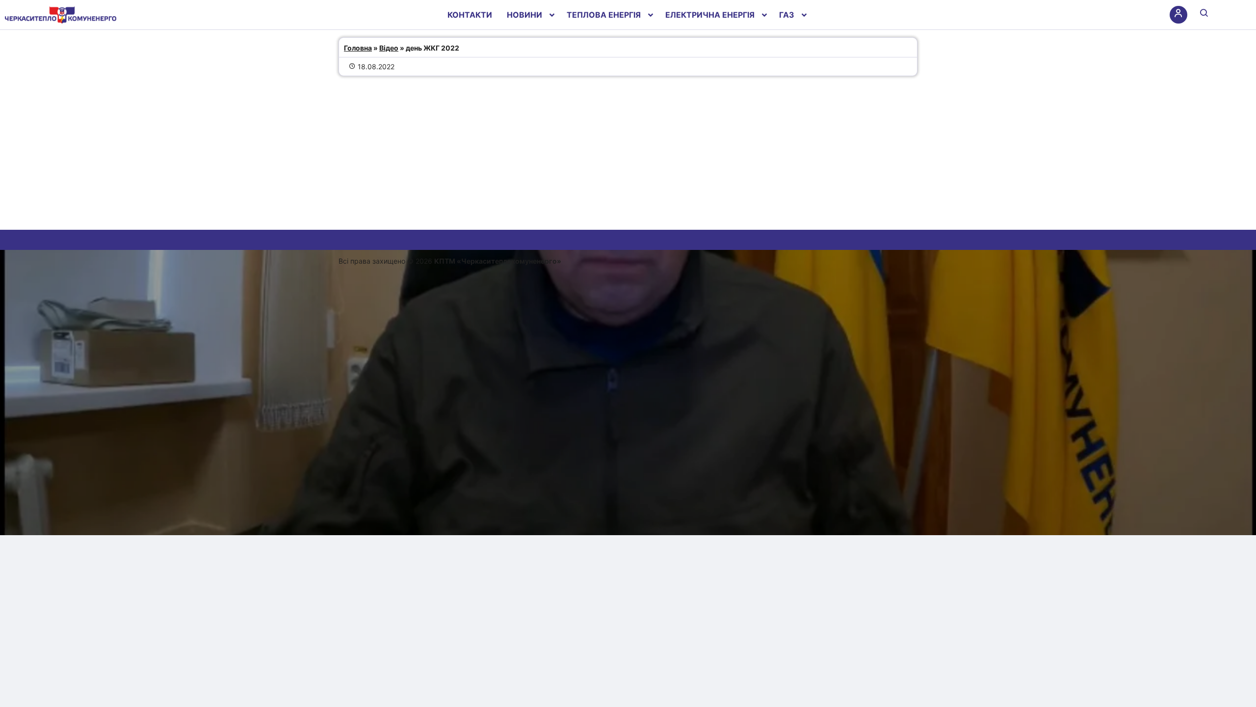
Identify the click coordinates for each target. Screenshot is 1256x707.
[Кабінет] (1178, 15)
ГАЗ (786, 15)
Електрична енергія (710, 15)
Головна (358, 48)
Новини (524, 15)
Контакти (469, 15)
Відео (388, 48)
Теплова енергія (604, 15)
